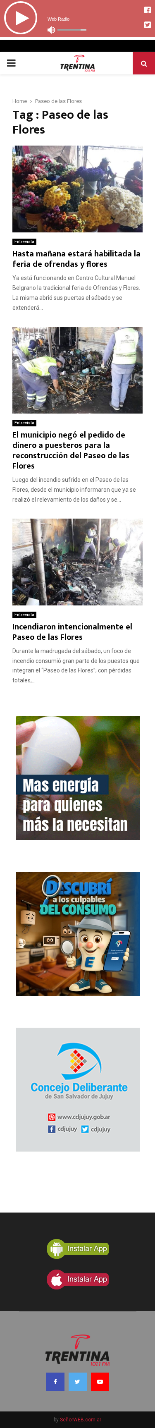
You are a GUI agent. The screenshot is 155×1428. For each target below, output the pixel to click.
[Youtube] (100, 1382)
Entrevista (24, 241)
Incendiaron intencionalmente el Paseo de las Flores (72, 632)
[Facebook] (55, 1382)
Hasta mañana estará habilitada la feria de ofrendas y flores (76, 259)
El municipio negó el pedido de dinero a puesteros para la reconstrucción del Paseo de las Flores (70, 450)
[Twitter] (78, 1382)
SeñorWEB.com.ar (80, 1420)
